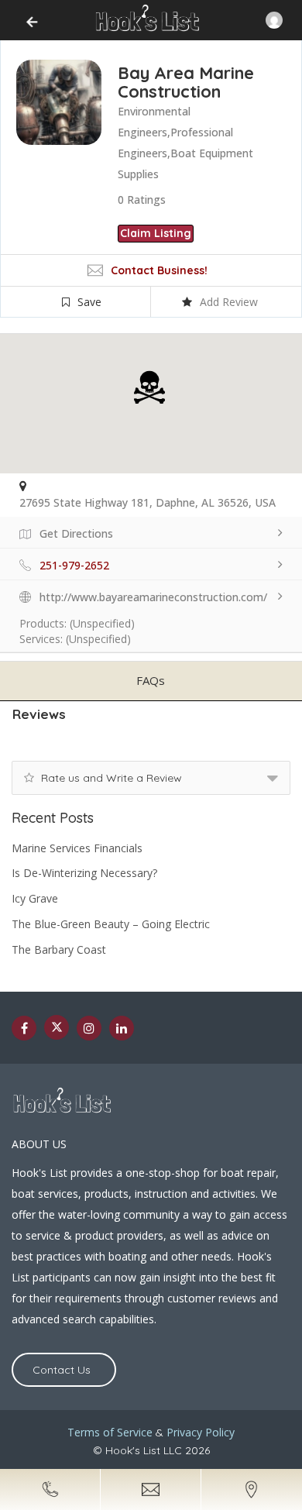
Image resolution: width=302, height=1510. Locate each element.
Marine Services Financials (77, 848)
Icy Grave (35, 898)
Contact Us (62, 1370)
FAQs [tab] (150, 680)
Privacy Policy (200, 1432)
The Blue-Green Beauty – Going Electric (111, 924)
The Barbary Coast (59, 949)
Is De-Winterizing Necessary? (84, 872)
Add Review (229, 301)
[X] (56, 1027)
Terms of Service (110, 1432)
